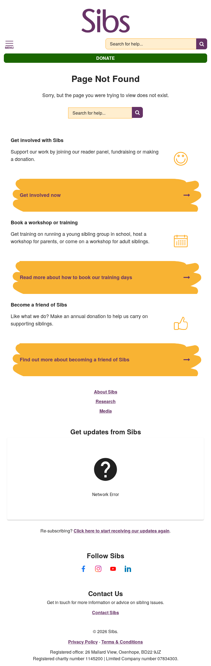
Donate (105, 58)
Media (105, 411)
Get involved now (40, 195)
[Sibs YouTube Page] (113, 569)
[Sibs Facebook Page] (83, 569)
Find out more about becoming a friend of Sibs (74, 359)
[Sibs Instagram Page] (98, 569)
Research (106, 401)
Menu (9, 47)
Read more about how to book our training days (76, 277)
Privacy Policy (83, 642)
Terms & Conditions (122, 642)
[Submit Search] (201, 43)
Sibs (106, 20)
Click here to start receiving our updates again (122, 531)
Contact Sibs (105, 612)
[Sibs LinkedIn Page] (128, 569)
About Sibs (105, 392)
